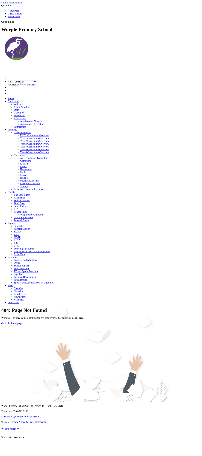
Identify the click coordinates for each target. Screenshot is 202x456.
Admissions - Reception (32, 124)
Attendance (19, 197)
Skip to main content (11, 2)
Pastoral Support (22, 228)
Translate (31, 84)
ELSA (17, 240)
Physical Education (29, 180)
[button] (14, 22)
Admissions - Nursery (31, 121)
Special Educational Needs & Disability (33, 282)
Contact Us (13, 302)
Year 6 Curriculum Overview (34, 152)
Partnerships (20, 126)
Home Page (13, 10)
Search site (6, 437)
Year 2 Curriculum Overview (34, 141)
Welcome (18, 104)
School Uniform (22, 200)
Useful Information (23, 217)
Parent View (14, 16)
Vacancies (19, 299)
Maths (23, 172)
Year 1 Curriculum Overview (34, 138)
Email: (21, 416)
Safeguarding (20, 279)
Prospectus (19, 115)
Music (23, 175)
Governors (19, 112)
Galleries (18, 291)
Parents (11, 192)
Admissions (20, 118)
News (10, 285)
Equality (18, 274)
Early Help (19, 254)
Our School (13, 101)
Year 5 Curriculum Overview (34, 149)
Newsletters (20, 296)
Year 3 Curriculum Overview (34, 143)
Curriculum (19, 155)
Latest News (20, 294)
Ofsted (17, 262)
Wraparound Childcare (31, 214)
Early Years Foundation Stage (28, 189)
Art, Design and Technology (34, 158)
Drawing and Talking (24, 248)
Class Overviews (22, 132)
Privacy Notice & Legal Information (29, 422)
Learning (12, 129)
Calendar (18, 288)
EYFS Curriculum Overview (34, 135)
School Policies (21, 265)
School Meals (20, 206)
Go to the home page (11, 323)
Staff (16, 109)
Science (24, 186)
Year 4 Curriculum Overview (34, 146)
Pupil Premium (21, 268)
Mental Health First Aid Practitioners (32, 251)
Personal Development (25, 277)
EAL (16, 234)
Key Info (12, 257)
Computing (25, 160)
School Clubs (20, 211)
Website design (8, 429)
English (24, 163)
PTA (16, 209)
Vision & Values (22, 107)
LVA (16, 245)
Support (11, 223)
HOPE (17, 237)
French (23, 166)
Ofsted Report (15, 13)
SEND (17, 231)
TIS (16, 243)
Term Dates (19, 203)
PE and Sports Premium (26, 271)
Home (11, 98)
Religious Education (30, 183)
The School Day (22, 194)
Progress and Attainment (26, 260)
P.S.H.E (24, 177)
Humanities (26, 169)
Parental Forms (21, 220)
